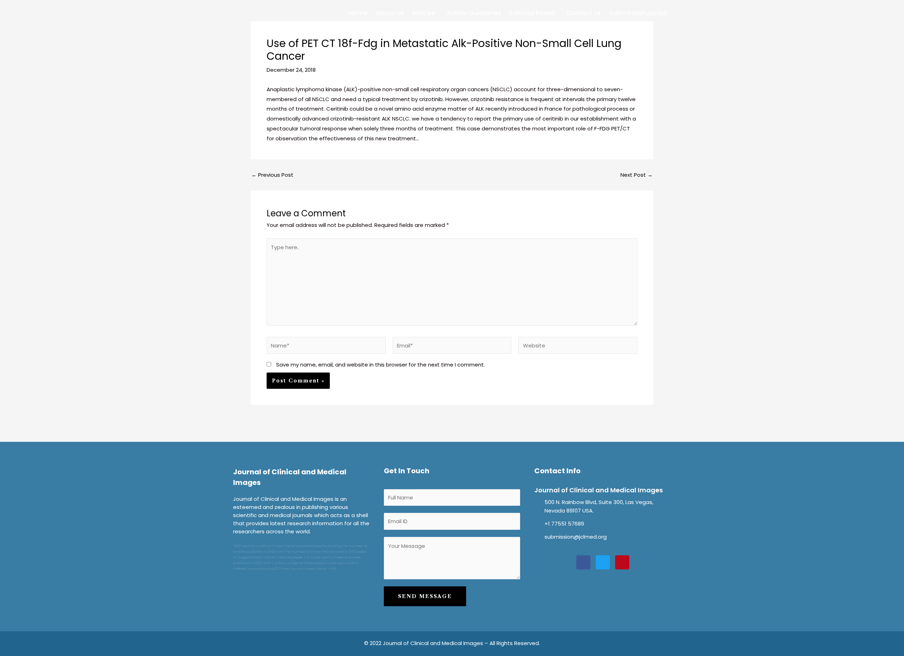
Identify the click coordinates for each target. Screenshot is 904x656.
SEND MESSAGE (425, 596)
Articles (423, 13)
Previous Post (272, 174)
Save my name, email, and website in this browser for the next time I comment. (380, 364)
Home (358, 13)
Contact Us (583, 13)
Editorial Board (532, 13)
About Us (390, 13)
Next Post (636, 174)
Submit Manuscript (638, 13)
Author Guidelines (474, 13)
